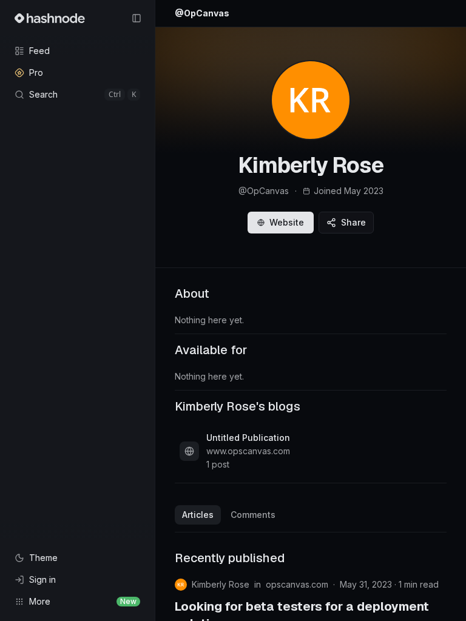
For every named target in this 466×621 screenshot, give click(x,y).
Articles (198, 514)
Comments (253, 514)
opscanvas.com (297, 584)
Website (286, 222)
